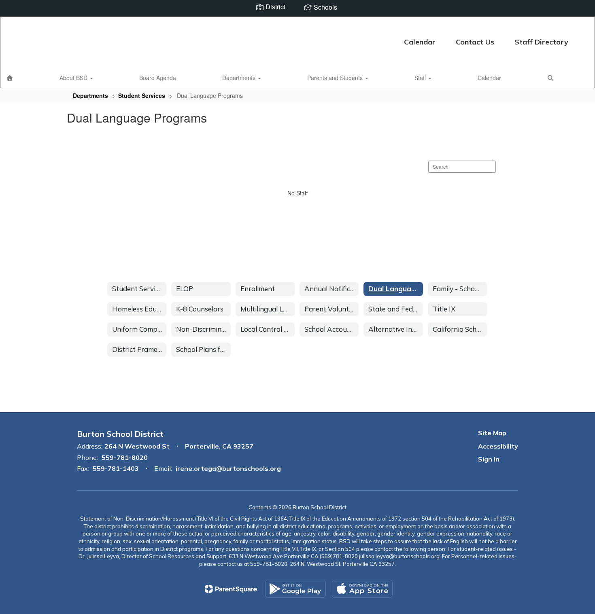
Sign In (488, 459)
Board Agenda (157, 78)
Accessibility (498, 446)
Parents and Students (335, 78)
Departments (239, 78)
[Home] (9, 78)
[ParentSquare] (231, 589)
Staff (420, 78)
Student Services (141, 95)
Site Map (492, 433)
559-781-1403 (116, 468)
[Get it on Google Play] (295, 589)
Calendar (420, 42)
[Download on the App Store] (362, 589)
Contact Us (475, 42)
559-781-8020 (125, 457)
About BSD (74, 78)
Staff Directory (541, 42)
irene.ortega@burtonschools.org (228, 468)
